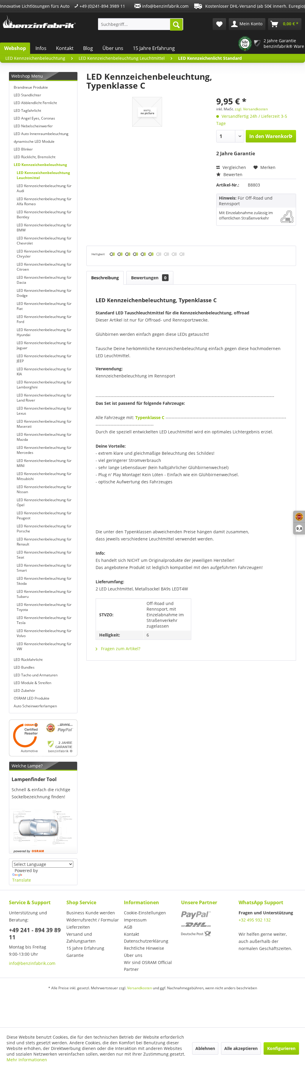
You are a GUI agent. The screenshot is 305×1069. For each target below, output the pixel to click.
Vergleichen (233, 167)
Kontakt (65, 48)
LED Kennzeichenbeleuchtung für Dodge (44, 293)
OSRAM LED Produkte (31, 698)
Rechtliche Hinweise (144, 948)
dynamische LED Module (34, 141)
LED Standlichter (27, 95)
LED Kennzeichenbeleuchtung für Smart (44, 568)
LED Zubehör (24, 690)
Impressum (135, 920)
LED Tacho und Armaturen (35, 675)
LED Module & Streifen (32, 682)
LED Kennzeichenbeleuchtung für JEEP (44, 358)
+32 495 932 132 (255, 920)
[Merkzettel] (219, 24)
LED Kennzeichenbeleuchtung (40, 164)
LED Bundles (24, 667)
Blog (88, 48)
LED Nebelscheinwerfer (33, 125)
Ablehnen (205, 1048)
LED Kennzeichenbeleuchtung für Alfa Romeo (44, 201)
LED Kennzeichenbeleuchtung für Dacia (44, 280)
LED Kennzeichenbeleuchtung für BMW (44, 227)
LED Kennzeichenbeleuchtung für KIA (44, 371)
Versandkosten (139, 987)
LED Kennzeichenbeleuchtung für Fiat (44, 306)
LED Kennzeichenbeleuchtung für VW (44, 646)
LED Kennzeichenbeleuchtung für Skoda (44, 581)
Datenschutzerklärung (146, 941)
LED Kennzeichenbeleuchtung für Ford (44, 319)
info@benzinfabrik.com (165, 6)
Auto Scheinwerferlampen (35, 706)
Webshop (15, 48)
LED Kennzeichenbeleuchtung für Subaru (44, 594)
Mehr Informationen (27, 1059)
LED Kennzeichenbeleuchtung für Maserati (44, 424)
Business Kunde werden (90, 913)
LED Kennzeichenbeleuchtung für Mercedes (44, 450)
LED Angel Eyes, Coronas (34, 118)
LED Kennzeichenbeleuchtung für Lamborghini (44, 385)
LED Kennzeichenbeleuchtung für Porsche (44, 528)
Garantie (75, 955)
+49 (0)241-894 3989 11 (101, 6)
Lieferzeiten (78, 927)
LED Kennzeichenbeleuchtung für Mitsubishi (44, 476)
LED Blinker (23, 149)
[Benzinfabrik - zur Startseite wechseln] (39, 22)
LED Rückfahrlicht (28, 659)
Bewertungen (148, 277)
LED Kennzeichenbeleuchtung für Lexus (44, 411)
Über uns (112, 48)
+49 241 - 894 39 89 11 (35, 933)
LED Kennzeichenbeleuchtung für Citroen (44, 267)
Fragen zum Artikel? (120, 648)
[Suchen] (176, 25)
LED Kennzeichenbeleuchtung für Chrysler (44, 254)
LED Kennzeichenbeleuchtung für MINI (44, 463)
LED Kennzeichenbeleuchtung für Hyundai (44, 332)
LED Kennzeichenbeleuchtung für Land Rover (44, 398)
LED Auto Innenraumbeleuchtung (41, 133)
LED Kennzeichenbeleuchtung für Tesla (44, 620)
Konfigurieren (281, 1048)
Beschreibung (105, 277)
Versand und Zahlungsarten (81, 937)
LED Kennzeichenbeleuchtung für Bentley (44, 214)
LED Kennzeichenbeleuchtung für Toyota (44, 607)
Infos (40, 48)
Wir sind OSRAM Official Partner (148, 966)
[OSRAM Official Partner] (43, 738)
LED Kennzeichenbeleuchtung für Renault (44, 542)
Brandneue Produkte (31, 87)
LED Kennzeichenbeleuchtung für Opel (44, 502)
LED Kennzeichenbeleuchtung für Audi (44, 188)
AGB (128, 927)
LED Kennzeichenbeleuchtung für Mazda (44, 437)
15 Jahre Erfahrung (154, 48)
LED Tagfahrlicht (27, 110)
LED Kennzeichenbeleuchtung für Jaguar (44, 345)
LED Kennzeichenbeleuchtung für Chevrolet (44, 241)
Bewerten (232, 174)
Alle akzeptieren (241, 1048)
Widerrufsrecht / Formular (92, 920)
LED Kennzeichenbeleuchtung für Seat (44, 555)
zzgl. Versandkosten (251, 109)
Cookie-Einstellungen (145, 913)
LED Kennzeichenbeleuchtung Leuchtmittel (43, 175)
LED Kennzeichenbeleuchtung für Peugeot (44, 515)
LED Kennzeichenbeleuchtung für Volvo (44, 633)
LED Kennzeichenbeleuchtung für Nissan (44, 489)
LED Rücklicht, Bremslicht (34, 156)
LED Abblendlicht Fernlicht (35, 102)
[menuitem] (140, 24)
